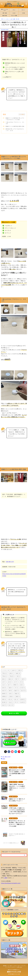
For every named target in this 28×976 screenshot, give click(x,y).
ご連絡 (5, 877)
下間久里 (4, 673)
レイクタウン (5, 670)
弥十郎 (22, 687)
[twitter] (5, 751)
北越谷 (18, 673)
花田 (10, 699)
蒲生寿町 (22, 699)
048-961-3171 (10, 561)
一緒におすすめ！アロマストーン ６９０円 (15, 123)
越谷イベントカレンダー (4, 10)
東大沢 (23, 690)
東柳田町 (4, 693)
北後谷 (11, 673)
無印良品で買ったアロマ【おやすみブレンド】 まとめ (15, 129)
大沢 (15, 681)
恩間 (10, 690)
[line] (22, 751)
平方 (16, 687)
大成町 (23, 679)
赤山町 (4, 705)
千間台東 (4, 676)
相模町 (18, 696)
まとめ (14, 13)
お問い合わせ (19, 967)
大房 (4, 681)
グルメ (14, 9)
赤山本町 (22, 702)
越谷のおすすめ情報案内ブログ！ (14, 969)
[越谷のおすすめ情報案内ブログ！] (14, 6)
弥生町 (4, 690)
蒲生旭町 (4, 702)
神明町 (4, 699)
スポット (23, 9)
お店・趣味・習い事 (6, 756)
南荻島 (4, 679)
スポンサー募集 (14, 15)
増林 (17, 679)
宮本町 (4, 687)
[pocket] (12, 751)
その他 (23, 13)
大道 (3, 684)
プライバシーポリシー (12, 967)
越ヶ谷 (11, 705)
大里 (9, 684)
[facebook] (9, 751)
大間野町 (15, 684)
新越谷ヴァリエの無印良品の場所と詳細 (15, 126)
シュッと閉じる (21, 114)
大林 (10, 681)
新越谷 (16, 690)
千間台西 (12, 676)
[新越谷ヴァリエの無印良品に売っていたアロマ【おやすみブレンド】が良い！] (15, 751)
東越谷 (17, 693)
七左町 (13, 670)
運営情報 (4, 965)
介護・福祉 (4, 13)
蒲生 (16, 699)
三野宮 (20, 670)
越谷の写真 (4, 15)
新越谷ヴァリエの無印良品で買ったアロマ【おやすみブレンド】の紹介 (15, 118)
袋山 (11, 702)
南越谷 (10, 679)
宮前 (21, 684)
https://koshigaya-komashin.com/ (10, 883)
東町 (11, 693)
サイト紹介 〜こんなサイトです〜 (14, 965)
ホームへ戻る (15, 713)
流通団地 (4, 696)
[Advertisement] (14, 143)
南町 (18, 676)
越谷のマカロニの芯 (14, 972)
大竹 (21, 681)
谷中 (16, 702)
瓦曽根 (11, 696)
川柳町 (10, 687)
